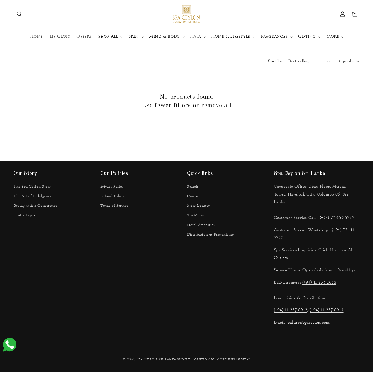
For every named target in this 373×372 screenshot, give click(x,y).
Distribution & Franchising (210, 234)
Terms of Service (114, 205)
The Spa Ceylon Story (32, 186)
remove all (216, 105)
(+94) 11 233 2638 (319, 282)
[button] (20, 14)
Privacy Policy (111, 186)
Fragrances (274, 37)
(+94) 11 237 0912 (290, 310)
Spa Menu (195, 215)
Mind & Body (164, 37)
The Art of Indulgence (33, 196)
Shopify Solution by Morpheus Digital (213, 359)
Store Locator (198, 205)
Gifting (307, 37)
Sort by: (275, 61)
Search (193, 186)
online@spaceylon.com (308, 322)
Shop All (108, 37)
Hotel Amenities (201, 225)
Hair (195, 37)
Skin (133, 37)
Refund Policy (112, 196)
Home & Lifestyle (230, 37)
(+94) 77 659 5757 (337, 217)
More (333, 37)
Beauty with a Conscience (35, 205)
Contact (193, 196)
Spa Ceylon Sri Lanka (156, 359)
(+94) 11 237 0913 (326, 310)
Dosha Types (24, 215)
